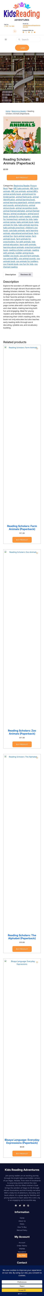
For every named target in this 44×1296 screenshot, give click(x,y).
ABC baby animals (21, 188)
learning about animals (13, 247)
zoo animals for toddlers (27, 261)
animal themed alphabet (14, 211)
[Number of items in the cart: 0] (15, 31)
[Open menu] (5, 39)
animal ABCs (32, 191)
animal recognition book (26, 208)
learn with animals (28, 244)
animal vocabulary (19, 213)
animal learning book (25, 199)
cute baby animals (17, 230)
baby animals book (25, 222)
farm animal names (22, 236)
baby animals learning (28, 225)
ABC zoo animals (18, 191)
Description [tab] (10, 274)
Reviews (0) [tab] (26, 274)
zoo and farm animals (29, 255)
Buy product (22, 177)
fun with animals (23, 241)
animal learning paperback (15, 202)
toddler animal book (24, 253)
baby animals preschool (13, 227)
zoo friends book (10, 264)
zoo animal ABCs (10, 258)
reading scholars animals (20, 250)
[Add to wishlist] (7, 120)
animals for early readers (20, 216)
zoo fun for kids (26, 264)
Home (8, 111)
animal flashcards (24, 197)
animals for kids (25, 219)
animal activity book (12, 194)
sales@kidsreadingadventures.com (31, 26)
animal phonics (21, 205)
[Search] (19, 39)
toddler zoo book (11, 255)
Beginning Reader (19, 111)
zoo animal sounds (27, 258)
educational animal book (22, 233)
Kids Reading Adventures (22, 1169)
